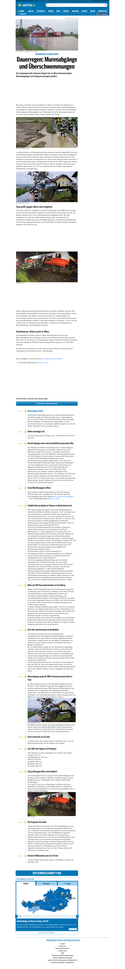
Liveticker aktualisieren (47, 403)
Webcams (75, 11)
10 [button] (66, 916)
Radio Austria (88, 0)
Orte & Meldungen (103, 14)
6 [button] (55, 916)
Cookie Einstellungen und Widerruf (62, 962)
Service (84, 11)
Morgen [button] (46, 883)
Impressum (62, 946)
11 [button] (69, 916)
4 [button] (50, 916)
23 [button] (37, 916)
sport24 (53, 0)
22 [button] (34, 916)
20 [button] (28, 916)
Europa (50, 11)
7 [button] (58, 916)
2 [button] (45, 916)
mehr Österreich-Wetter (46, 933)
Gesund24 (65, 0)
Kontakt (62, 944)
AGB (62, 953)
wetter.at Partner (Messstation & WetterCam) (62, 960)
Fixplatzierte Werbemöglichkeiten (62, 955)
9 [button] (63, 916)
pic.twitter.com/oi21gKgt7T (53, 359)
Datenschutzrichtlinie (63, 948)
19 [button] (25, 916)
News (58, 11)
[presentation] (16, 916)
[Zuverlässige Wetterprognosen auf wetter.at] (30, 5)
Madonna (59, 0)
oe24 (34, 0)
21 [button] (31, 916)
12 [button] (72, 916)
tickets (81, 0)
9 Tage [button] (68, 883)
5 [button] (53, 916)
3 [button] (48, 916)
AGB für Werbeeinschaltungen (62, 958)
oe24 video (40, 0)
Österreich (47, 0)
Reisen (76, 0)
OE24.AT (31, 11)
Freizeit (66, 11)
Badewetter (102, 11)
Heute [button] (25, 883)
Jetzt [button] (20, 916)
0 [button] (40, 916)
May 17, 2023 (43, 363)
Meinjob (71, 0)
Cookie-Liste (62, 951)
